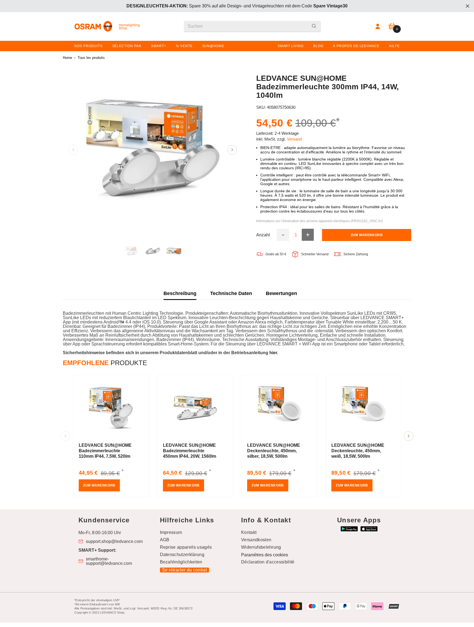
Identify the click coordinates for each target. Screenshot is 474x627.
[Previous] (73, 149)
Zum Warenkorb (367, 235)
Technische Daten (231, 293)
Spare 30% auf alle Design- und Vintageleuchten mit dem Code (237, 6)
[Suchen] (252, 26)
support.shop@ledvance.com (114, 541)
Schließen (467, 6)
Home (67, 58)
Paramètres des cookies (264, 554)
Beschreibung (179, 293)
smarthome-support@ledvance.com (109, 561)
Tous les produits (91, 58)
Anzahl (263, 235)
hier (273, 352)
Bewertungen (281, 293)
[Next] (232, 149)
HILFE (394, 46)
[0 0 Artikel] (392, 26)
